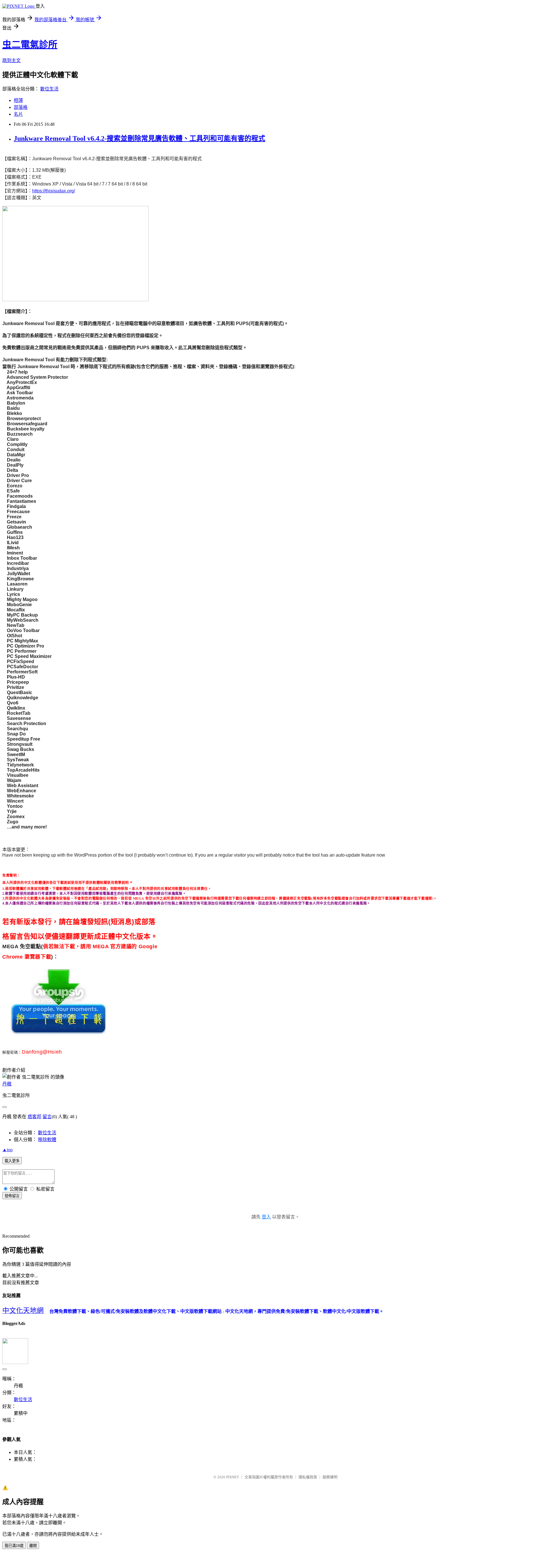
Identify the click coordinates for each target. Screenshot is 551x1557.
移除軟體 (47, 1139)
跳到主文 (11, 60)
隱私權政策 (307, 1477)
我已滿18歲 (14, 1546)
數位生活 (49, 88)
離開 (33, 1546)
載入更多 (12, 1161)
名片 (18, 114)
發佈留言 (12, 1196)
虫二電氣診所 (29, 44)
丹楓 (6, 1083)
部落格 (21, 107)
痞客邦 (34, 1116)
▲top (7, 1149)
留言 (47, 1116)
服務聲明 (330, 1477)
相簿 (18, 100)
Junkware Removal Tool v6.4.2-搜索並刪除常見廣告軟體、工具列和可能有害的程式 (139, 138)
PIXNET (232, 1477)
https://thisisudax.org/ (53, 190)
